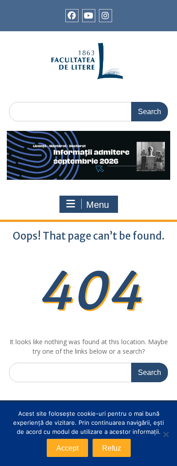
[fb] (72, 15)
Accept (67, 448)
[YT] (88, 15)
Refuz (111, 448)
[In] (105, 15)
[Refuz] (165, 434)
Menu (97, 205)
